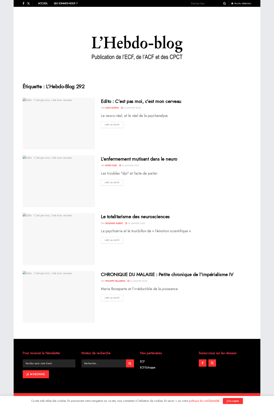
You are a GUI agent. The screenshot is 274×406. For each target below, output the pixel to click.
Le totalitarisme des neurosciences (135, 216)
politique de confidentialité (204, 401)
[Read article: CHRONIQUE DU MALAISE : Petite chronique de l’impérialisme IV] (59, 297)
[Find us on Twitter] (28, 3)
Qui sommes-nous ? (66, 3)
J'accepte (233, 401)
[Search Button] (223, 3)
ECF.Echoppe (147, 367)
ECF (142, 361)
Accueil (43, 3)
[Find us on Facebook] (23, 3)
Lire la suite (114, 124)
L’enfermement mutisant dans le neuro (139, 158)
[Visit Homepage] (137, 42)
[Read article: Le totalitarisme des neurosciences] (59, 239)
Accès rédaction (242, 3)
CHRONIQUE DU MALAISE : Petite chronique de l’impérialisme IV (167, 274)
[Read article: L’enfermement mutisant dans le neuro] (59, 181)
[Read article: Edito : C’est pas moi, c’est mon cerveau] (59, 123)
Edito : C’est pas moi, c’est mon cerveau (141, 101)
